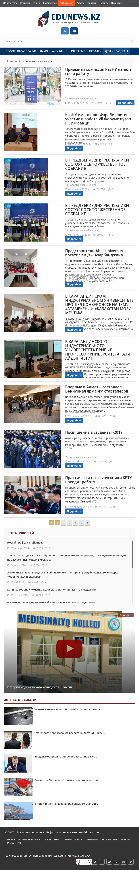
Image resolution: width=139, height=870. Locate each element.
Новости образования (20, 51)
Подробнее (125, 103)
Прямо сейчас (73, 839)
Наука (44, 51)
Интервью (78, 51)
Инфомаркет (66, 3)
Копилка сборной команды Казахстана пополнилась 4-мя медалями (51, 589)
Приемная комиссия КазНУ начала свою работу (98, 71)
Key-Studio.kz (81, 855)
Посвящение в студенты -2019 (94, 432)
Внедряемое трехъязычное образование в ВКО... (66, 756)
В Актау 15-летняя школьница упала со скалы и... (66, 803)
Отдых (36, 3)
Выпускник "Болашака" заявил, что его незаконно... (68, 780)
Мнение (92, 839)
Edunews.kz (51, 17)
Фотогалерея (50, 3)
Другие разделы (116, 51)
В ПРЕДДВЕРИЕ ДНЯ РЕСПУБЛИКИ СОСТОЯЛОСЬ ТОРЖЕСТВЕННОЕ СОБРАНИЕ (97, 164)
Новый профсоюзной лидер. (25, 542)
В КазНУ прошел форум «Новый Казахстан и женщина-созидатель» (51, 602)
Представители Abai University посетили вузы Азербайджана (94, 253)
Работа (80, 3)
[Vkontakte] (109, 862)
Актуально (60, 51)
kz (65, 31)
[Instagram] (131, 862)
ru (74, 31)
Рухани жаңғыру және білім (35, 9)
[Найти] (132, 41)
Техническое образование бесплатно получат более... (69, 733)
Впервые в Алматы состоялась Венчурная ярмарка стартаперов (96, 389)
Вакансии (116, 3)
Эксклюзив (109, 839)
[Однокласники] (116, 862)
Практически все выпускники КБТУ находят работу (98, 479)
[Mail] (123, 862)
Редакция (14, 843)
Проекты (103, 3)
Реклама (91, 3)
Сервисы (25, 3)
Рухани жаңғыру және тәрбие (69, 9)
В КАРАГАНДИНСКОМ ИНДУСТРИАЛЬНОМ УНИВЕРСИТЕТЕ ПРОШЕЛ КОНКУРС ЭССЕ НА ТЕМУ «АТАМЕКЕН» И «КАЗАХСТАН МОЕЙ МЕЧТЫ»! (99, 304)
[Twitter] (94, 862)
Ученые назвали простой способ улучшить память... (68, 709)
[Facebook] (102, 862)
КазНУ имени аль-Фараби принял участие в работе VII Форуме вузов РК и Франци (98, 119)
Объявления (10, 9)
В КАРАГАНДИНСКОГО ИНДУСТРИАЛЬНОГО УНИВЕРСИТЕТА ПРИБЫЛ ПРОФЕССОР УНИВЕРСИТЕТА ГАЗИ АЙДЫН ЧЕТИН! (97, 350)
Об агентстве (10, 3)
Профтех (95, 51)
